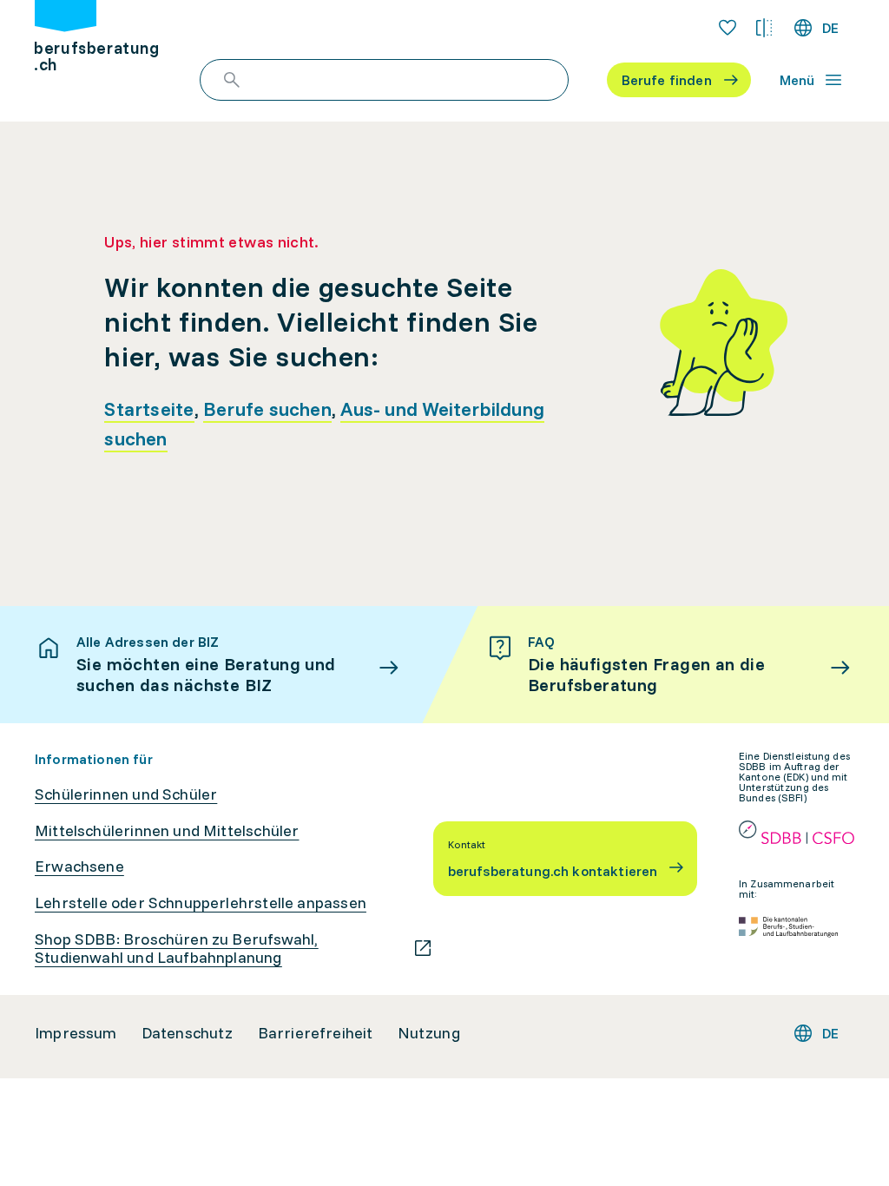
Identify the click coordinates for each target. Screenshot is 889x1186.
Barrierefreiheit (315, 1033)
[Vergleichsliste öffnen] (764, 27)
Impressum (76, 1033)
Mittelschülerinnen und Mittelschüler (167, 830)
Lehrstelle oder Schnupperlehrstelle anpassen (200, 903)
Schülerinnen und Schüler (126, 794)
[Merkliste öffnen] (727, 27)
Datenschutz (188, 1033)
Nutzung (429, 1033)
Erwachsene (79, 866)
